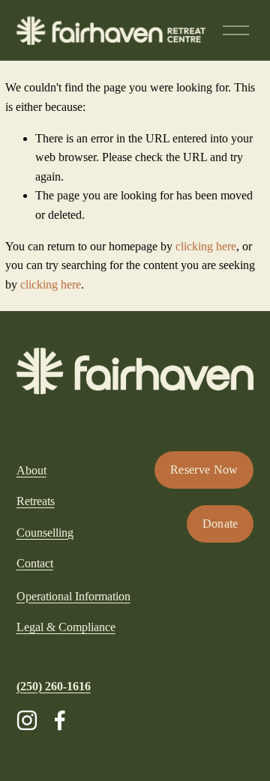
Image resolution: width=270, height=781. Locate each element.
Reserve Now (204, 469)
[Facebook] (60, 720)
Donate (220, 523)
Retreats (35, 501)
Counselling (45, 532)
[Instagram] (27, 720)
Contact (34, 563)
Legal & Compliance (66, 627)
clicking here (206, 246)
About (31, 470)
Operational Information (73, 596)
